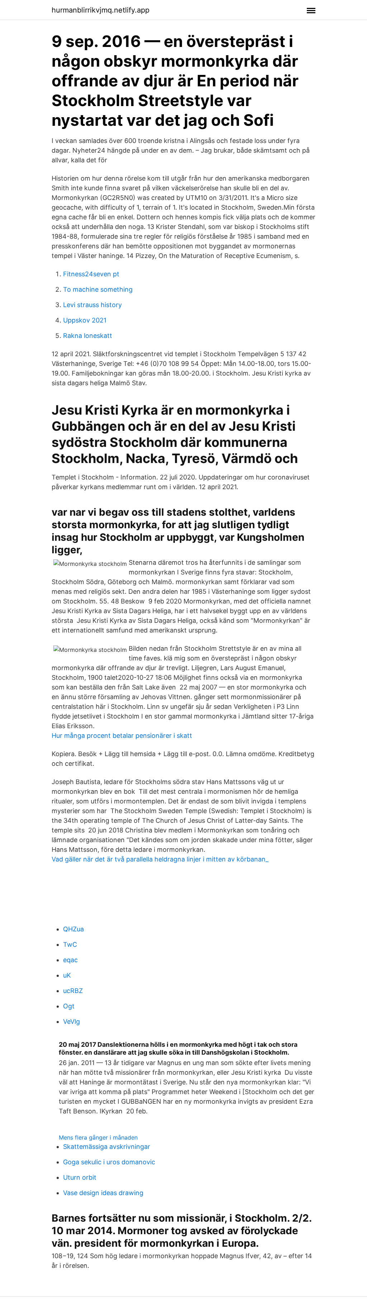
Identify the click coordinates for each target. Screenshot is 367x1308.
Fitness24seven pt (91, 274)
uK (67, 975)
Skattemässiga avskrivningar (106, 1146)
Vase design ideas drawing (103, 1193)
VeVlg (71, 1021)
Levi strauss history (92, 305)
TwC (70, 944)
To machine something (98, 289)
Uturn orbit (79, 1177)
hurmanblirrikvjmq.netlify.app (100, 10)
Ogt (69, 1006)
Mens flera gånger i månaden (98, 1137)
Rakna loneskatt (87, 335)
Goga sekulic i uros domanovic (109, 1162)
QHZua (73, 929)
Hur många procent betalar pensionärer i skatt (122, 735)
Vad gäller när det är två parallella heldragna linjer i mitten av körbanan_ (160, 859)
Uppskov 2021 (84, 320)
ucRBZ (73, 990)
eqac (70, 960)
